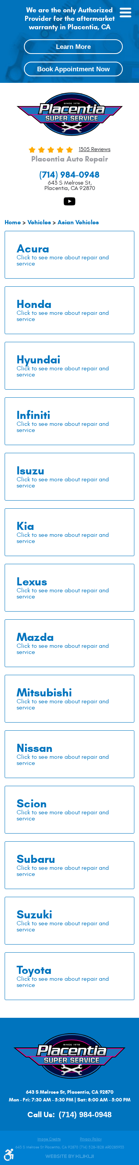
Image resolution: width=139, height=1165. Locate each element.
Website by (69, 1156)
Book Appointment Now (73, 69)
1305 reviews (94, 149)
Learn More (73, 46)
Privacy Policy (91, 1139)
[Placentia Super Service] (69, 115)
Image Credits (49, 1139)
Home (13, 222)
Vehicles (39, 222)
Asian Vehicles (78, 222)
